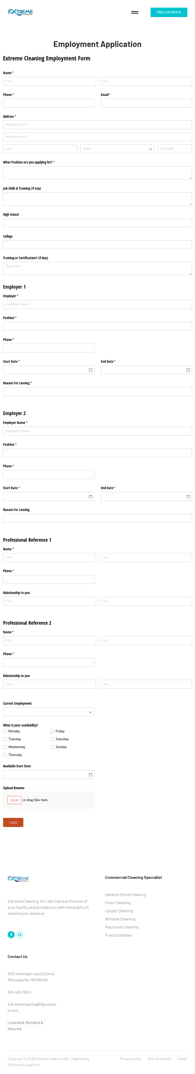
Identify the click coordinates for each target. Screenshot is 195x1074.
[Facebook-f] (11, 934)
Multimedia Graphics (23, 1065)
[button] (135, 12)
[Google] (19, 934)
